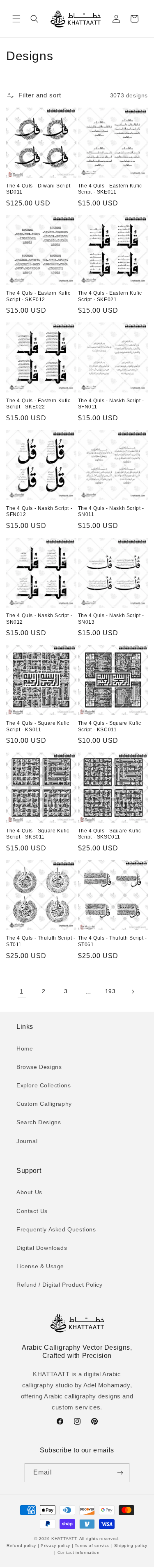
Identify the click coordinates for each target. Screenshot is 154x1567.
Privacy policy (55, 1545)
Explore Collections (43, 1085)
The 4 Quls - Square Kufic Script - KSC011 (109, 726)
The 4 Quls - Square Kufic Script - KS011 (37, 726)
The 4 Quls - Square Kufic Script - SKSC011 (109, 834)
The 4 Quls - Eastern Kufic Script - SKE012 (38, 296)
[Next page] (133, 992)
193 (110, 991)
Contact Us (32, 1211)
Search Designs (38, 1122)
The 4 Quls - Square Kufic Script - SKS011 (37, 834)
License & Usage (40, 1266)
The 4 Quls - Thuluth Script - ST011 (40, 941)
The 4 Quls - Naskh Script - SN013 (111, 619)
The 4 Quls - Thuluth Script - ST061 (112, 941)
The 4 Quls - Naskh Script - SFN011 (111, 404)
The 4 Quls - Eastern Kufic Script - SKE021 (110, 296)
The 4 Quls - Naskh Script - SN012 (39, 619)
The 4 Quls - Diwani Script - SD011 (40, 189)
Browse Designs (39, 1067)
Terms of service (92, 1545)
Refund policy (22, 1545)
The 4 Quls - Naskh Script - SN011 (111, 511)
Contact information (78, 1552)
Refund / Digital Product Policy (59, 1284)
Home (24, 1048)
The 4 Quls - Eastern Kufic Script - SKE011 (110, 189)
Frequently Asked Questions (56, 1229)
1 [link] (21, 991)
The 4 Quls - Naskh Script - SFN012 (39, 511)
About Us (29, 1192)
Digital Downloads (41, 1248)
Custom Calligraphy (44, 1103)
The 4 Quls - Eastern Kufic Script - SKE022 (38, 404)
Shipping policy (130, 1545)
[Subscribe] (120, 1472)
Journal (26, 1141)
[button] (16, 19)
